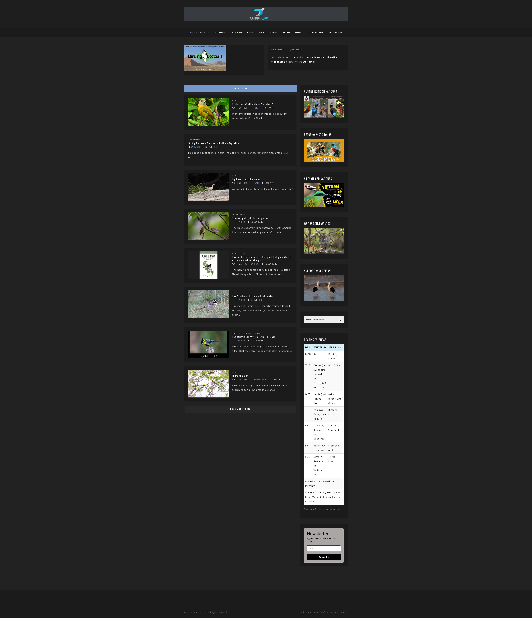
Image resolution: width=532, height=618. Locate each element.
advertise (318, 57)
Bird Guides (236, 32)
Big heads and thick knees (246, 179)
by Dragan (256, 264)
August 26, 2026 (239, 379)
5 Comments (256, 300)
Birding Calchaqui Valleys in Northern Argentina (214, 143)
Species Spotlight (315, 32)
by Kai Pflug (241, 222)
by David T (256, 183)
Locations (273, 32)
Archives (204, 32)
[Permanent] (208, 125)
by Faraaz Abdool (259, 379)
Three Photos (335, 32)
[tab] (240, 88)
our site (290, 57)
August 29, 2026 (239, 108)
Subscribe (324, 557)
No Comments (270, 108)
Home (192, 32)
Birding (250, 32)
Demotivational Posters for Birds (246, 333)
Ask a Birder (220, 32)
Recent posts (241, 88)
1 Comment (269, 183)
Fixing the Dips (240, 376)
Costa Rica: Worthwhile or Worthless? (252, 104)
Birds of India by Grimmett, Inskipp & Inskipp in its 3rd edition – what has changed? (261, 258)
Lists (261, 32)
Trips (190, 139)
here (311, 509)
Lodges (286, 32)
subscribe (331, 57)
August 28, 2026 (239, 183)
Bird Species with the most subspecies (253, 296)
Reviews (299, 32)
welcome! (309, 61)
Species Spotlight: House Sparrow (250, 218)
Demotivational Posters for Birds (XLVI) (253, 337)
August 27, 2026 (239, 264)
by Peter (255, 108)
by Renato (195, 147)
